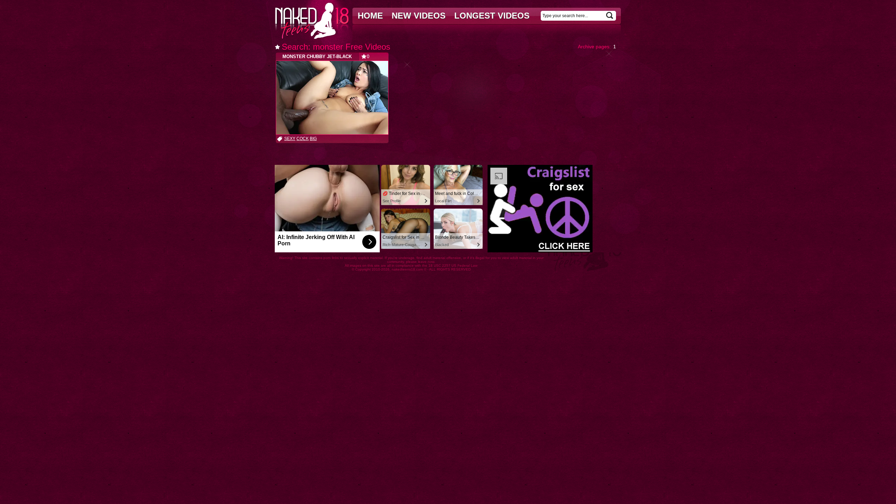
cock (302, 138)
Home (370, 15)
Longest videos (492, 15)
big (313, 138)
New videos (419, 15)
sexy (289, 138)
